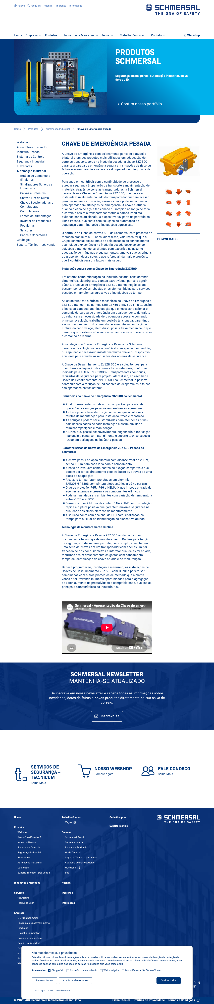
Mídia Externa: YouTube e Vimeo (143, 970)
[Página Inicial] (173, 9)
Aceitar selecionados (75, 980)
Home (17, 128)
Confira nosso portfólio (141, 103)
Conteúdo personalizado (83, 970)
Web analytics (111, 970)
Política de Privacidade (59, 990)
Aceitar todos (169, 980)
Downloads (167, 239)
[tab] (178, 239)
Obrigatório (57, 970)
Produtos (33, 128)
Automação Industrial (58, 128)
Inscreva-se (110, 716)
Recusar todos (44, 980)
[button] (19, 5)
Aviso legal (40, 990)
